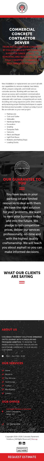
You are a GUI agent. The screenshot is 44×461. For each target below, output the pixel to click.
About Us (8, 374)
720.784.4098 (15, 424)
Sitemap (34, 439)
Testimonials (10, 382)
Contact (8, 386)
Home (7, 370)
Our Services (10, 378)
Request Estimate (22, 457)
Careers (8, 393)
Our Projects (10, 390)
